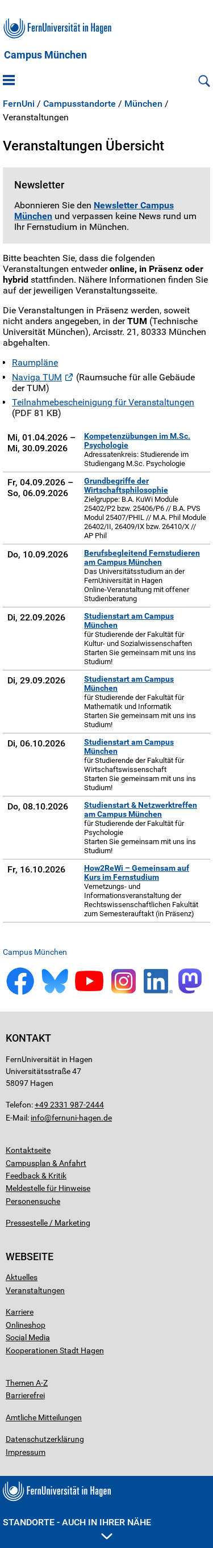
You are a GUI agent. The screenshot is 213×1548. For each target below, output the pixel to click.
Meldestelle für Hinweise (48, 1188)
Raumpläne (35, 362)
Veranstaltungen (35, 1290)
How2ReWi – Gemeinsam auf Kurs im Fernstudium (136, 872)
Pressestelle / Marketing (48, 1222)
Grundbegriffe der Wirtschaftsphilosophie (126, 485)
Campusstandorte (79, 104)
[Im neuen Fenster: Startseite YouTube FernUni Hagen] (89, 992)
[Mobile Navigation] (9, 81)
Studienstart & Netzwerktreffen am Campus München (140, 809)
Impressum (25, 1452)
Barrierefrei (25, 1395)
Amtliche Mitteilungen (44, 1417)
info (37, 1117)
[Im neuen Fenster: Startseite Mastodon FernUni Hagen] (192, 992)
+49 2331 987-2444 (69, 1104)
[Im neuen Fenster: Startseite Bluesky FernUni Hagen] (54, 992)
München (143, 104)
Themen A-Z (27, 1382)
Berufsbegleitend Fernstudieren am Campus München (142, 557)
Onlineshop (25, 1324)
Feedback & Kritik (36, 1175)
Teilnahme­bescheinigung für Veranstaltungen (103, 402)
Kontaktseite (28, 1150)
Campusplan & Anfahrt (46, 1163)
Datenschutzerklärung (45, 1439)
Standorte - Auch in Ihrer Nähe (77, 1522)
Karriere (20, 1311)
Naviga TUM (37, 377)
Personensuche (33, 1201)
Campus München (45, 55)
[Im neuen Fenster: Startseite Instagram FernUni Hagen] (123, 992)
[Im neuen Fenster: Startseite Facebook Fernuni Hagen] (20, 992)
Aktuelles (21, 1277)
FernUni (19, 104)
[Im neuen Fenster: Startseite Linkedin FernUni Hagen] (158, 992)
